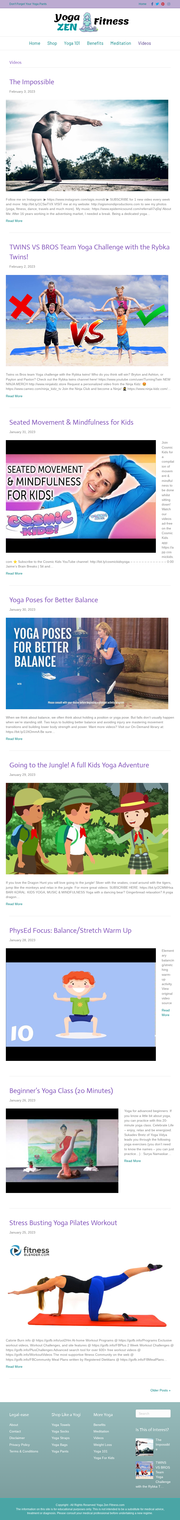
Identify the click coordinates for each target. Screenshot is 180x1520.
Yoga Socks (60, 1431)
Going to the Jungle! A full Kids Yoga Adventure (79, 765)
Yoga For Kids (104, 1458)
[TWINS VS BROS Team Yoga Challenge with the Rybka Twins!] (87, 320)
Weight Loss (103, 1445)
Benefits (95, 43)
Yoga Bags (60, 1445)
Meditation (120, 43)
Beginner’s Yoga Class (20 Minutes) (61, 1090)
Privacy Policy (19, 1445)
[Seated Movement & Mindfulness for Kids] (81, 496)
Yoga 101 (72, 43)
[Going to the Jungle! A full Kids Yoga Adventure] (87, 828)
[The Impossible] (87, 145)
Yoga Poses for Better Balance (53, 599)
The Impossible (31, 81)
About (13, 1425)
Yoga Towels (61, 1425)
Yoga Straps (61, 1438)
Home (142, 4)
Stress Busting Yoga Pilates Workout (63, 1222)
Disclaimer (17, 1438)
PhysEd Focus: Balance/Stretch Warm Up (70, 930)
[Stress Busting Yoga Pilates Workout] (87, 1286)
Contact (15, 1431)
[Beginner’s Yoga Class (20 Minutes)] (62, 1150)
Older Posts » (160, 1390)
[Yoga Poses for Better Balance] (87, 663)
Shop (52, 43)
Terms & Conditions (23, 1451)
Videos (144, 43)
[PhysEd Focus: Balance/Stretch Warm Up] (81, 1004)
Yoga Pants (60, 1451)
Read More (14, 221)
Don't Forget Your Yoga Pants (28, 4)
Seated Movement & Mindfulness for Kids (71, 422)
